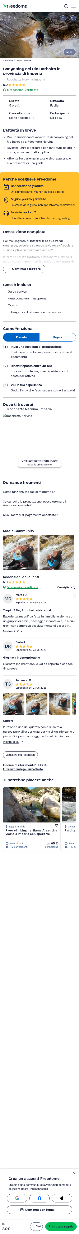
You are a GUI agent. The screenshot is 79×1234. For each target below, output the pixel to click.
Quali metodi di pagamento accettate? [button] (30, 515)
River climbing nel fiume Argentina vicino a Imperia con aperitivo (31, 832)
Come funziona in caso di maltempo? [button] (29, 492)
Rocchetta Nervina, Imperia (26, 79)
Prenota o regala (61, 1226)
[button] (36, 1226)
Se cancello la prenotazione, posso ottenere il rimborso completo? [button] (35, 503)
